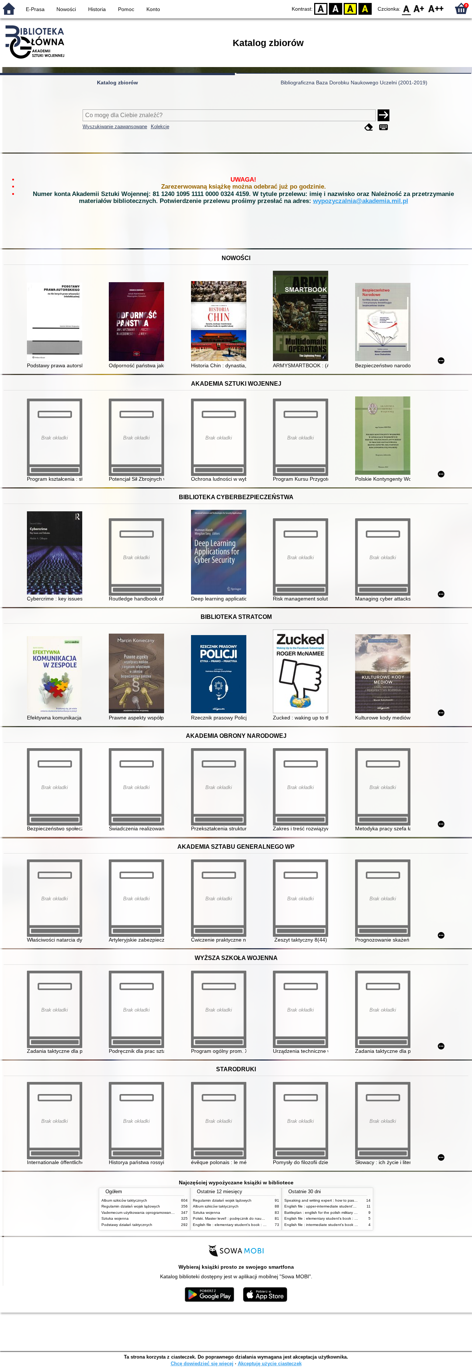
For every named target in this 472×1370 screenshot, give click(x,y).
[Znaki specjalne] (383, 127)
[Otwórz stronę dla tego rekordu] (56, 322)
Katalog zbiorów (117, 82)
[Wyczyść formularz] (369, 127)
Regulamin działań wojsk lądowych (130, 1206)
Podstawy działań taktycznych (126, 1225)
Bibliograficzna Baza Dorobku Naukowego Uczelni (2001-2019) (354, 82)
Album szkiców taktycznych (124, 1200)
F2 (436, 8)
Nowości (66, 9)
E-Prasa (35, 9)
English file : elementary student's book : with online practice (244, 1225)
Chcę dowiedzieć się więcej (202, 1363)
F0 (406, 8)
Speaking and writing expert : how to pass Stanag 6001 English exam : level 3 (351, 1200)
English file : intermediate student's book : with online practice (336, 1225)
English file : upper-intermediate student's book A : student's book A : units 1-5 (350, 1206)
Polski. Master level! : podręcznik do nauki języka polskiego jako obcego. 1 (256, 1218)
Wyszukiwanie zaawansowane (115, 126)
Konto (153, 9)
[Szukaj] (383, 115)
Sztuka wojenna (115, 1218)
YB (350, 8)
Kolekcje (160, 126)
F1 (419, 8)
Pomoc (126, 9)
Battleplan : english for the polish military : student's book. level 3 (339, 1212)
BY (365, 8)
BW (335, 8)
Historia (97, 9)
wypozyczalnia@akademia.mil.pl (360, 200)
